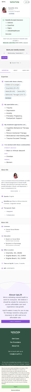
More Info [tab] (26, 70)
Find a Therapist (15, 321)
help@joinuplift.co (16, 354)
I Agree (15, 386)
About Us (15, 346)
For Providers (15, 342)
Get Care (15, 339)
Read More (14, 191)
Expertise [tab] (5, 70)
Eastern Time (15, 62)
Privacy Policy (14, 372)
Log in (27, 2)
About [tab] (15, 70)
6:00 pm (4, 57)
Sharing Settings (15, 390)
